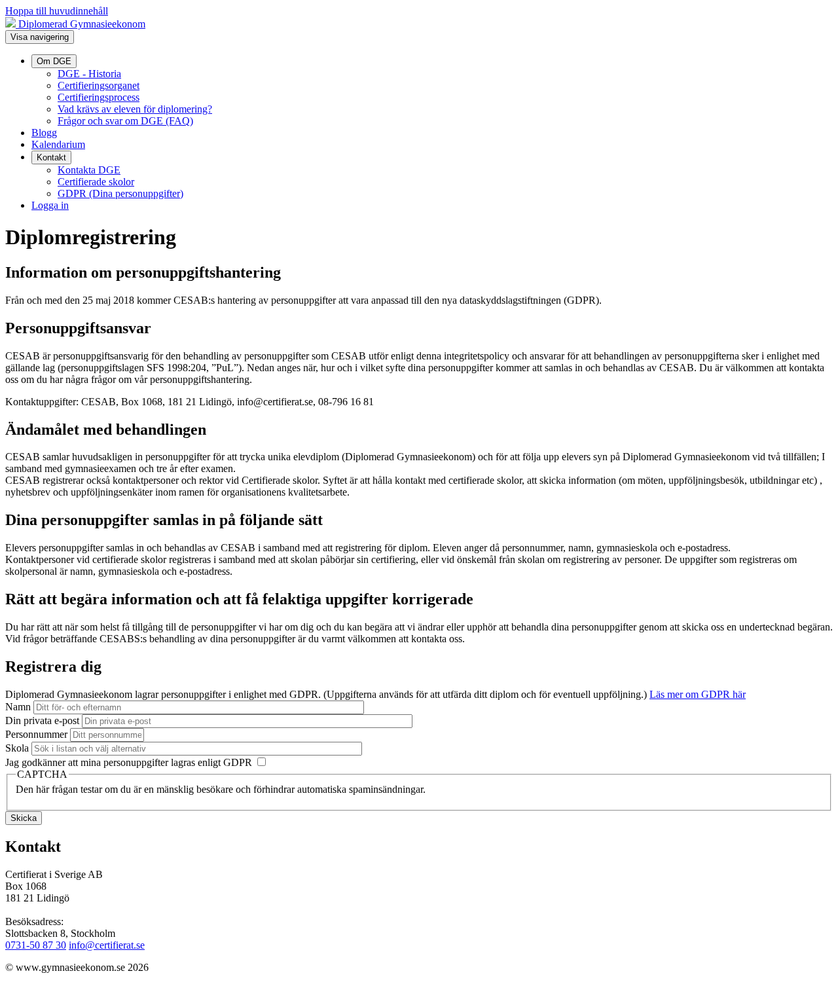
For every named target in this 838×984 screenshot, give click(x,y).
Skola (17, 748)
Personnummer (36, 734)
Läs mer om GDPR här (697, 694)
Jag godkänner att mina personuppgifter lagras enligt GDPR (130, 762)
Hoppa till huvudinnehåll (56, 10)
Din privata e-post (42, 720)
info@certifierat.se (107, 945)
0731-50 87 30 (35, 945)
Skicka (23, 818)
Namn (18, 706)
